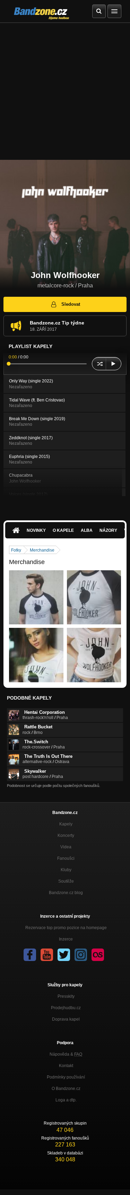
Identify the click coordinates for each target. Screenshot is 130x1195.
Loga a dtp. (66, 1100)
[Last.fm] (98, 955)
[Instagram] (81, 955)
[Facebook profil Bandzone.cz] (30, 955)
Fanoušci (66, 858)
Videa (65, 847)
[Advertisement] (65, 91)
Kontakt (66, 1065)
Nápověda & (66, 1054)
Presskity (66, 996)
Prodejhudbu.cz (66, 1007)
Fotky (16, 550)
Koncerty (66, 835)
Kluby (66, 869)
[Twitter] (64, 955)
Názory (108, 530)
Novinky (36, 530)
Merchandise (42, 550)
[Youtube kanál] (47, 955)
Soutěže (66, 881)
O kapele (63, 530)
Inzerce (66, 939)
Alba (87, 530)
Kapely (65, 824)
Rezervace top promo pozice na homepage (66, 927)
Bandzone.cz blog (66, 892)
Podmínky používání (66, 1077)
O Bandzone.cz (66, 1088)
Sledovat (70, 304)
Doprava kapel (66, 1019)
